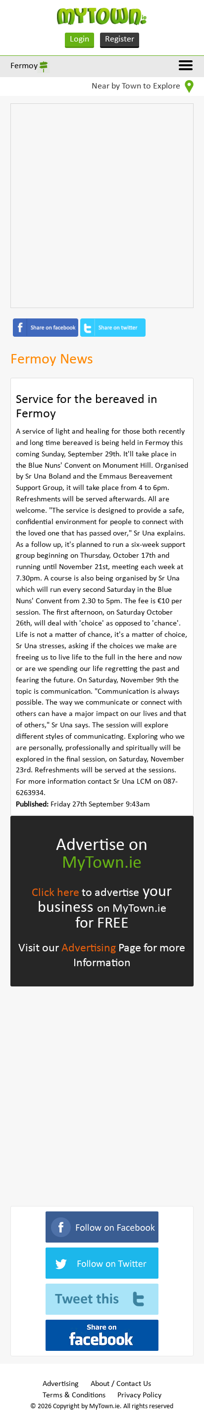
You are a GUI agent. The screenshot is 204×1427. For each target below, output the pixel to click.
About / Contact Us (121, 1384)
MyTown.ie (102, 863)
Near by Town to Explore (137, 86)
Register (119, 39)
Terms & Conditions (74, 1395)
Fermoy (24, 66)
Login (79, 39)
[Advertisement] (102, 206)
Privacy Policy (139, 1395)
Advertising (88, 948)
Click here (55, 893)
